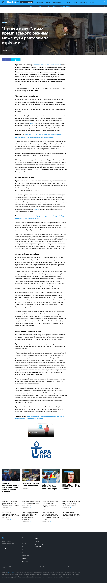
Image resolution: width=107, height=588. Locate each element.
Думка (39, 6)
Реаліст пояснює (65, 6)
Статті (31, 6)
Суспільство (57, 2)
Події (48, 2)
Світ (75, 2)
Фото (47, 6)
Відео (54, 6)
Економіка (39, 2)
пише (31, 123)
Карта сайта (5, 571)
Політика (29, 2)
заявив (37, 209)
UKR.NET (62, 537)
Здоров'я (84, 2)
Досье (92, 2)
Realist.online (11, 572)
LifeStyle (67, 2)
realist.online (9, 576)
